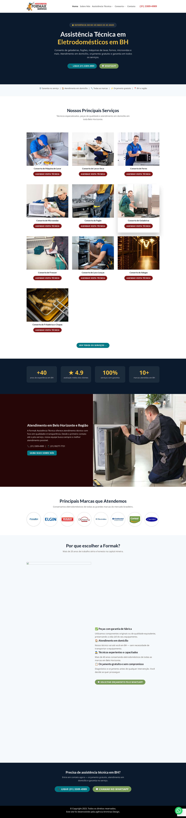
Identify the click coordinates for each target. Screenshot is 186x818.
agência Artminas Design (107, 811)
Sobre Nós (85, 6)
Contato (131, 6)
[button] (178, 810)
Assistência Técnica (101, 6)
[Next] (159, 520)
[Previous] (27, 520)
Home (75, 6)
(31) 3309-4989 (148, 6)
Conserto (119, 6)
